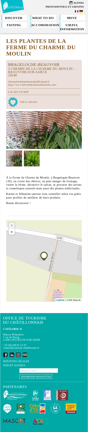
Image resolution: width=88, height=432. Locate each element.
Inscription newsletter (36, 376)
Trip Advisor (25, 354)
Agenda (78, 3)
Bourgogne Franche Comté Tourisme (71, 408)
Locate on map (18, 92)
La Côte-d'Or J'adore (7, 408)
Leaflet (60, 299)
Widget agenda (14, 365)
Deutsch (81, 11)
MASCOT (14, 422)
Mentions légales (16, 361)
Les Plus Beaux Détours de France (47, 395)
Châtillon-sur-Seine (35, 395)
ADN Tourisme (38, 422)
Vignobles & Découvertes (21, 408)
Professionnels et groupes (65, 7)
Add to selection (28, 101)
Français (77, 11)
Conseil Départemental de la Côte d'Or (37, 408)
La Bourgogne (55, 408)
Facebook (5, 354)
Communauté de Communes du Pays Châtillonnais (15, 395)
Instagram (18, 354)
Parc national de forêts (62, 395)
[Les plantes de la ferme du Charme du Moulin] (44, 256)
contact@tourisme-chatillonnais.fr (21, 347)
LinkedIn (12, 354)
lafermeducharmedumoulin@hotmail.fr (29, 81)
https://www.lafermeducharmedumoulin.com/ (32, 84)
